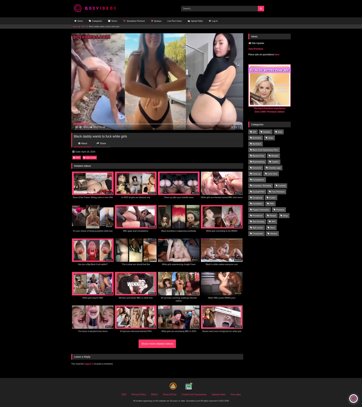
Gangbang (257, 197)
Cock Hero (272, 174)
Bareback (257, 144)
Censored (257, 168)
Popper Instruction (261, 210)
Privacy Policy (139, 394)
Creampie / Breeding (262, 185)
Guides (272, 197)
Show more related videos (157, 343)
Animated (257, 138)
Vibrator (273, 233)
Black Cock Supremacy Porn (265, 150)
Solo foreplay (258, 221)
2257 (124, 394)
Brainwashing (259, 162)
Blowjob (274, 156)
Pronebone (257, 215)
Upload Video (197, 21)
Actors (114, 21)
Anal (280, 132)
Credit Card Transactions (194, 394)
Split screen (91, 158)
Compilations (258, 180)
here (277, 54)
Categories (97, 21)
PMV (83, 26)
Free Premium (278, 192)
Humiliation (257, 203)
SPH (273, 221)
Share (102, 143)
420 (254, 132)
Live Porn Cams (174, 21)
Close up (256, 174)
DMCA (154, 394)
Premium (280, 210)
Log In (215, 21)
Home (80, 21)
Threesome (258, 233)
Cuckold (281, 185)
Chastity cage (275, 168)
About (84, 143)
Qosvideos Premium (136, 21)
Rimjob (273, 215)
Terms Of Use (169, 394)
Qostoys (157, 21)
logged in (89, 364)
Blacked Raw (258, 156)
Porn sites (236, 394)
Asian (270, 138)
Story (272, 227)
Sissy (285, 215)
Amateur (267, 132)
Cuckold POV (258, 192)
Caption (275, 162)
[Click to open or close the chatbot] (353, 398)
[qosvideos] (96, 8)
